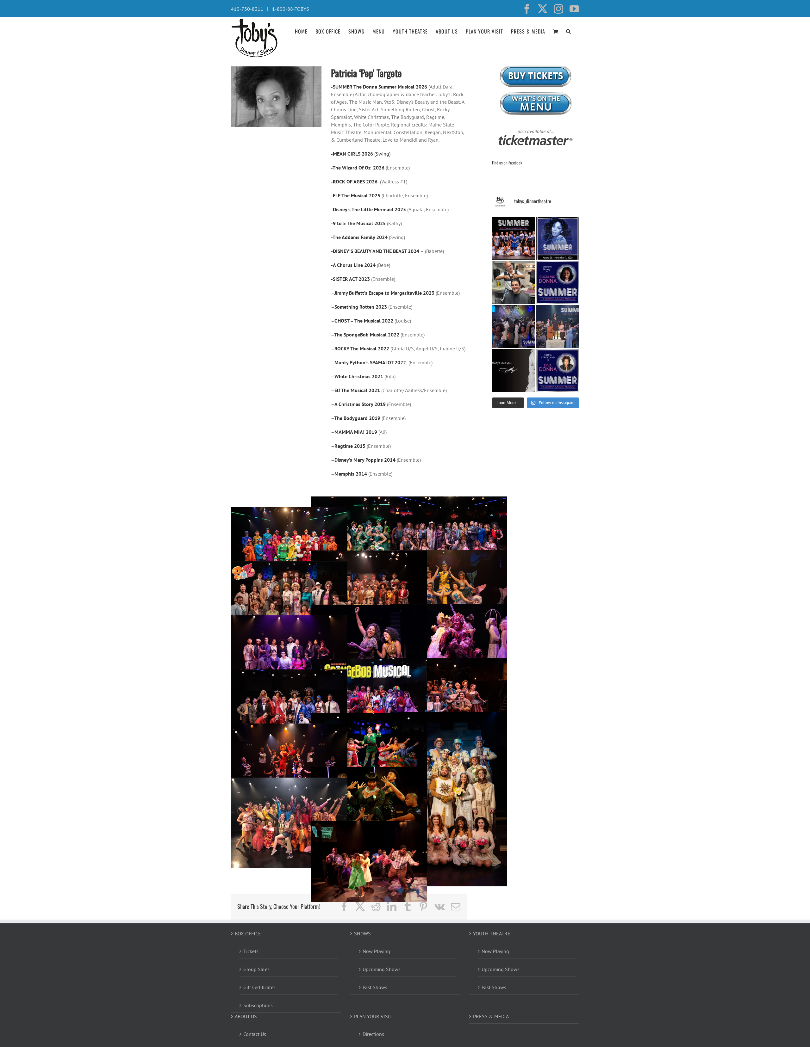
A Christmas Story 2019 (360, 404)
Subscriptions (258, 1005)
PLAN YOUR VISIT (373, 1016)
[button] (568, 30)
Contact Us (254, 1034)
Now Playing (376, 951)
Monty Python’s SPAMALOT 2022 (370, 362)
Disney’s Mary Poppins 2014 (365, 460)
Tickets (251, 951)
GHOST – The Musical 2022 (364, 320)
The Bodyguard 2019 (357, 418)
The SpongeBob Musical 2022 (366, 334)
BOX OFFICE (248, 933)
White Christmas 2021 (359, 376)
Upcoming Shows (382, 969)
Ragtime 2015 (349, 446)
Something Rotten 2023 (360, 307)
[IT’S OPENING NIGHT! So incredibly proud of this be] (513, 238)
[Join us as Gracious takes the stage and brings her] (557, 282)
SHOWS (362, 933)
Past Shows (375, 987)
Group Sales (256, 969)
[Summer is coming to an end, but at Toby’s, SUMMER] (513, 326)
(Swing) (381, 154)
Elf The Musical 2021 (357, 390)
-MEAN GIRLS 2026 (352, 154)
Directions (373, 1034)
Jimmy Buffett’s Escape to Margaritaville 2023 (384, 293)
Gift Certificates (259, 987)
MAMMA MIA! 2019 (355, 432)
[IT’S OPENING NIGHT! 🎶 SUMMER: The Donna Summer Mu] (557, 238)
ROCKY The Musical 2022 (361, 348)
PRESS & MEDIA (491, 1016)
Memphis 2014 (350, 474)
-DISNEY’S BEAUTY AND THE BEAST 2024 (375, 251)
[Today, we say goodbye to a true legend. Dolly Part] (513, 370)
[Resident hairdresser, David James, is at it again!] (513, 282)
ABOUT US (246, 1016)
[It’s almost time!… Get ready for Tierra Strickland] (557, 370)
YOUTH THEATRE (491, 933)
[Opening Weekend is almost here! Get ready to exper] (557, 326)
